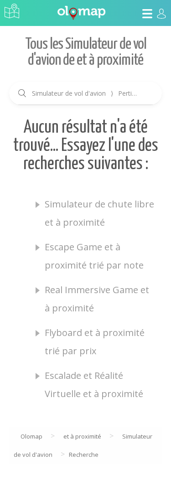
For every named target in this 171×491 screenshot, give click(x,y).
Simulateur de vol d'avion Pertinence (90, 93)
